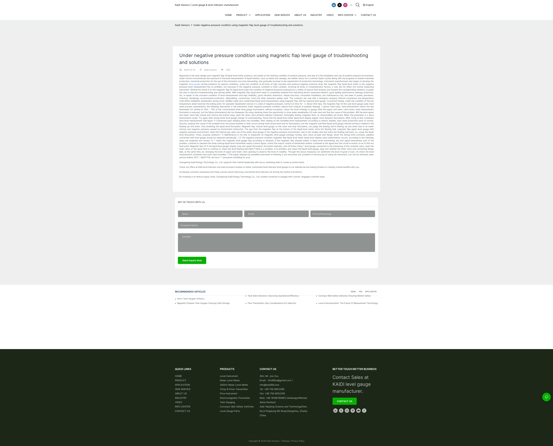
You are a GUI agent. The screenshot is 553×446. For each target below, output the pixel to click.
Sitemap (285, 441)
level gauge (194, 84)
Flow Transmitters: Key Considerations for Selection (272, 303)
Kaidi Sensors (182, 25)
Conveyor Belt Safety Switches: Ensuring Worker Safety (344, 296)
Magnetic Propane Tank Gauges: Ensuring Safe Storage (203, 303)
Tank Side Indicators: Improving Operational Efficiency (273, 296)
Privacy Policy (297, 441)
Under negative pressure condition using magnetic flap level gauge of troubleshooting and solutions (248, 25)
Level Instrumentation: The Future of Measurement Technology (348, 303)
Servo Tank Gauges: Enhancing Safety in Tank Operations (191, 298)
